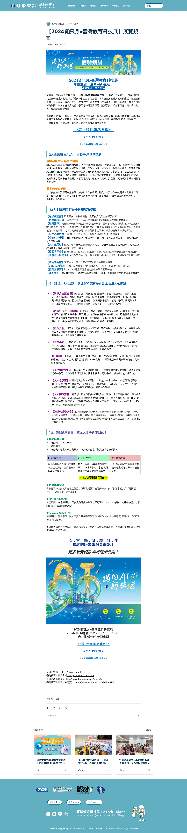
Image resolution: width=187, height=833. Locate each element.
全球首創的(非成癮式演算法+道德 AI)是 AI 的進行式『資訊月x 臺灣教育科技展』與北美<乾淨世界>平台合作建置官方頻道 (52, 762)
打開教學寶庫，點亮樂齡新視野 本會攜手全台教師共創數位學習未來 (134, 762)
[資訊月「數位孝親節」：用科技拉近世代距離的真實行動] (93, 745)
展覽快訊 (50, 699)
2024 (58, 699)
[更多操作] (139, 23)
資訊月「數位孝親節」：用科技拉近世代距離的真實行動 (93, 762)
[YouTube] (24, 6)
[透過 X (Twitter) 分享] (54, 707)
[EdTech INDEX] (34, 6)
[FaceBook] (18, 6)
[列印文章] (66, 707)
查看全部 (149, 730)
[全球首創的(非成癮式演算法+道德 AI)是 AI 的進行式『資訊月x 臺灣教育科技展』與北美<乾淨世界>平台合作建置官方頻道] (52, 745)
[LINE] (29, 6)
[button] (82, 5)
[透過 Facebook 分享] (47, 707)
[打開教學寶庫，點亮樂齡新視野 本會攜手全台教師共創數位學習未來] (134, 745)
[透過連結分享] (60, 707)
